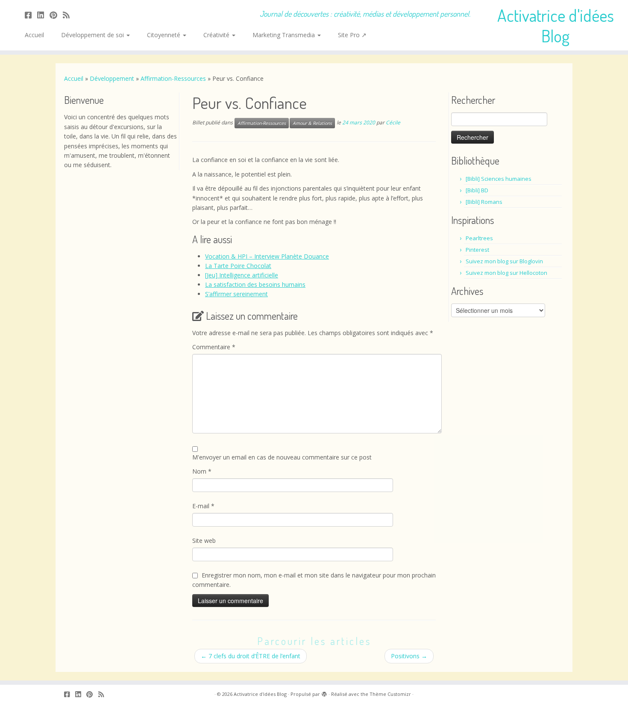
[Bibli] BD (477, 190)
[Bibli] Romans (484, 202)
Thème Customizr (390, 694)
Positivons (409, 656)
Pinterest (477, 249)
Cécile (393, 123)
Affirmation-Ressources (173, 78)
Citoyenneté (164, 35)
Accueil (34, 35)
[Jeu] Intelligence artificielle (241, 275)
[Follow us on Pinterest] (56, 15)
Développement (112, 78)
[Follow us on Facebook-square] (31, 15)
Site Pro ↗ (352, 35)
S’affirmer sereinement (236, 294)
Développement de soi (93, 35)
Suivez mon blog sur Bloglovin (504, 261)
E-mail (203, 506)
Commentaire (213, 347)
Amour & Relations (312, 123)
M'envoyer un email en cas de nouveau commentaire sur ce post (282, 457)
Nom (201, 471)
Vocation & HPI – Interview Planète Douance (267, 256)
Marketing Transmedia (284, 35)
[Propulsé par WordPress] (324, 692)
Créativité (217, 35)
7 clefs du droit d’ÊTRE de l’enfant (250, 656)
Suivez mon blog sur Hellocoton (506, 273)
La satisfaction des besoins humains (255, 284)
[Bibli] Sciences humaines (498, 179)
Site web (204, 540)
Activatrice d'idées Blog (555, 25)
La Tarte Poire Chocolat (238, 266)
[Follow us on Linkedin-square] (43, 15)
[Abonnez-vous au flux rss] (69, 15)
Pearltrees (479, 238)
